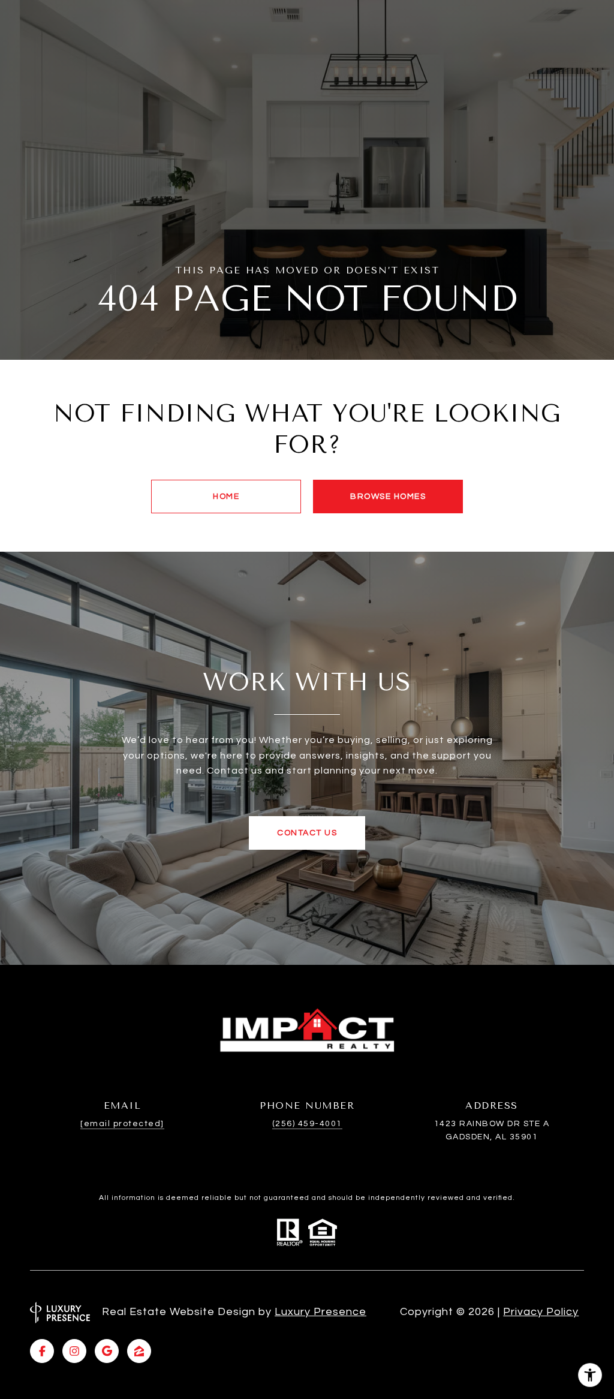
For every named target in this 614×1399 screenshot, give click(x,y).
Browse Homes (388, 496)
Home (226, 496)
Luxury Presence (320, 1311)
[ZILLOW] (139, 1351)
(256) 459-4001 (307, 1124)
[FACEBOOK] (42, 1351)
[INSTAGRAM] (74, 1351)
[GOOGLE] (107, 1351)
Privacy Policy (541, 1311)
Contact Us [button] (307, 833)
